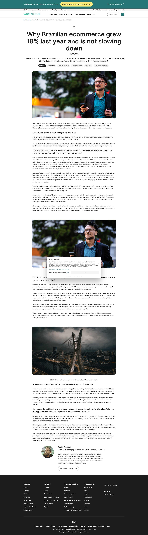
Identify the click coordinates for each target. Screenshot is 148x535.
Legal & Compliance (30, 507)
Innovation (51, 65)
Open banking (68, 497)
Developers (55, 10)
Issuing (66, 487)
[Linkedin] (105, 495)
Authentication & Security (72, 500)
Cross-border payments (51, 497)
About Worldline (97, 10)
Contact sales (28, 510)
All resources (88, 487)
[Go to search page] (122, 14)
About (26, 487)
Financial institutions (66, 14)
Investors (64, 10)
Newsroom (109, 10)
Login (122, 10)
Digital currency (69, 507)
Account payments (70, 494)
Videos (86, 507)
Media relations (28, 503)
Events (86, 510)
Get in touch (113, 14)
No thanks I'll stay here (114, 4)
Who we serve (80, 14)
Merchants (53, 14)
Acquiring (67, 490)
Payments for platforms (51, 500)
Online (46, 490)
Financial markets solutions (72, 510)
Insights (86, 494)
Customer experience (101, 65)
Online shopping (77, 65)
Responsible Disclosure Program (99, 526)
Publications (88, 497)
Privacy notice (38, 526)
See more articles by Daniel (68, 468)
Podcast (87, 500)
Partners (40, 10)
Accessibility (73, 526)
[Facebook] (107, 495)
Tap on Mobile (48, 503)
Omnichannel (48, 494)
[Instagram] (113, 495)
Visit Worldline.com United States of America (76, 4)
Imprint (83, 526)
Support (116, 10)
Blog (85, 490)
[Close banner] (123, 4)
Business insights (63, 65)
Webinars (87, 503)
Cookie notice (62, 526)
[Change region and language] (118, 485)
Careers (47, 10)
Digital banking (68, 503)
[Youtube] (110, 495)
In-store (46, 487)
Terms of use (50, 526)
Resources (90, 14)
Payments (88, 65)
